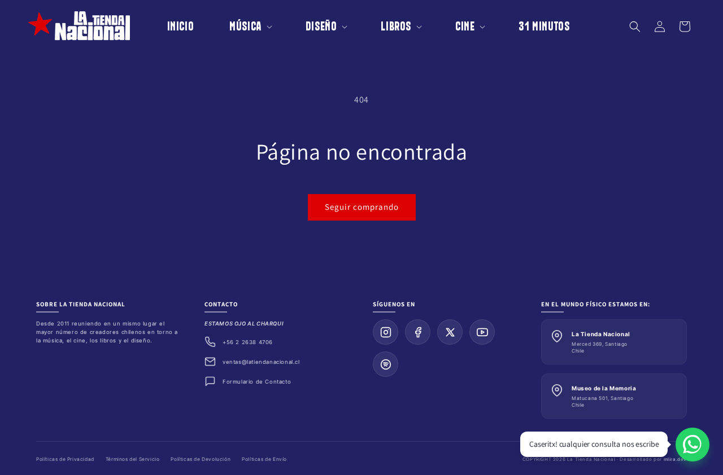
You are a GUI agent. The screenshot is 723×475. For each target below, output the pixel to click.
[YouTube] (482, 332)
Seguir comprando (362, 206)
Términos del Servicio (133, 459)
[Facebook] (417, 332)
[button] (243, 26)
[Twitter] (450, 332)
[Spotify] (385, 364)
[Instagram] (385, 332)
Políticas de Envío (264, 459)
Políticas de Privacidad (65, 459)
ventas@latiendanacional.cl (261, 362)
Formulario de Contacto (257, 382)
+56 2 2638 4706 (248, 342)
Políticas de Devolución (200, 459)
